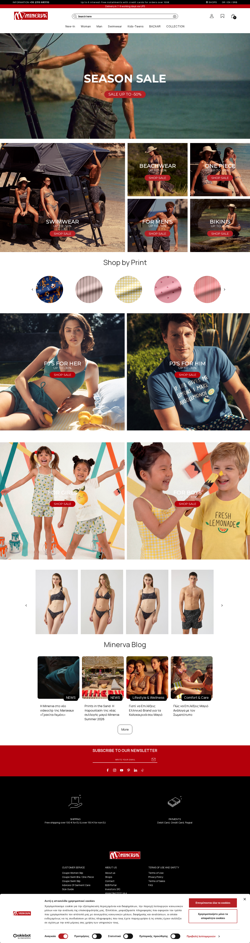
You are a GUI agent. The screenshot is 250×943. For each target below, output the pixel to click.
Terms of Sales (156, 881)
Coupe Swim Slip (71, 881)
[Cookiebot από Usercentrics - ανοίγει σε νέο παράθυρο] (22, 936)
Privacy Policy (155, 877)
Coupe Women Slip (72, 872)
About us (110, 872)
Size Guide (68, 889)
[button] (75, 16)
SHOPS (213, 2)
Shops (108, 877)
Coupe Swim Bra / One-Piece (78, 877)
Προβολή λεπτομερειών (201, 936)
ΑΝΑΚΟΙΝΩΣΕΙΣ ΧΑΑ (116, 893)
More (125, 729)
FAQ (150, 885)
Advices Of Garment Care (76, 885)
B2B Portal (110, 885)
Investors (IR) (112, 889)
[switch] (97, 936)
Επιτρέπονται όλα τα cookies (213, 902)
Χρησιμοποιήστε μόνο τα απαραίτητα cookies (213, 916)
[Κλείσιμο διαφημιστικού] (245, 899)
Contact (109, 881)
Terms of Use (156, 872)
